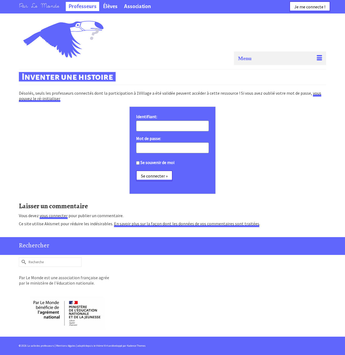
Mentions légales (66, 345)
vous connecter (54, 215)
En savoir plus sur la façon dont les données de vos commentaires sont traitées (186, 223)
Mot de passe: (148, 138)
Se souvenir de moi (157, 162)
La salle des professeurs (48, 28)
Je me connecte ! (309, 6)
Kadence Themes (136, 345)
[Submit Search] (23, 262)
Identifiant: (146, 116)
